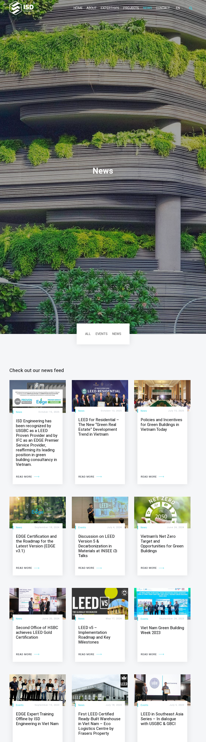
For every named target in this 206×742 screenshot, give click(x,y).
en (178, 8)
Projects (131, 8)
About (92, 8)
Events (101, 334)
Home (77, 8)
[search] (190, 8)
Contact (163, 8)
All (88, 334)
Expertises (110, 8)
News (147, 8)
